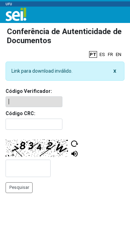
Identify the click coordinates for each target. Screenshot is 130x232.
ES (102, 54)
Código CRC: (20, 113)
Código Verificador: (29, 91)
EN (118, 54)
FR (110, 54)
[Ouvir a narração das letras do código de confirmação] (74, 154)
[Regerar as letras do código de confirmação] (74, 143)
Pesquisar (19, 187)
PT (93, 54)
